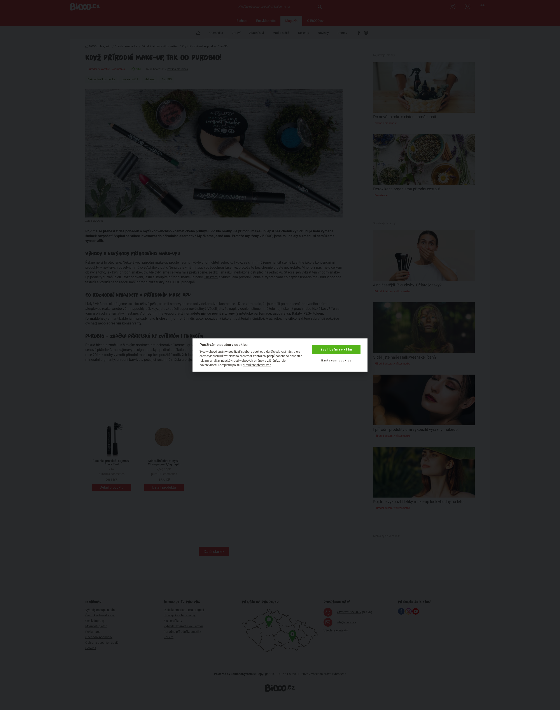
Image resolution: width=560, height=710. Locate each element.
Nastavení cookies (336, 360)
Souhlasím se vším (336, 349)
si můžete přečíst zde (257, 365)
